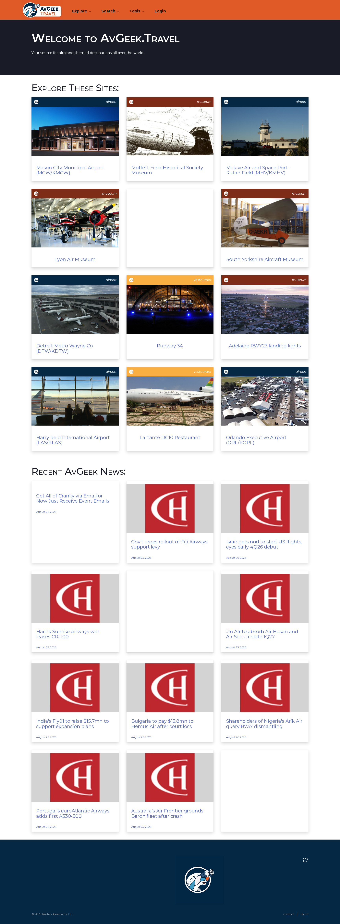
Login (160, 11)
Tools (135, 11)
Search (108, 11)
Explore (80, 11)
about (304, 914)
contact (288, 914)
